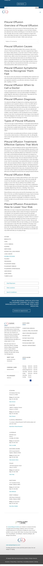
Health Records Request (29, 333)
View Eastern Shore (13, 460)
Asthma (6, 236)
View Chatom (12, 416)
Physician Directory (28, 343)
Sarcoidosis (7, 271)
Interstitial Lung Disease (12, 251)
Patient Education (28, 338)
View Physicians (11, 283)
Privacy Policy (13, 561)
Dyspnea (6, 246)
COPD (5, 241)
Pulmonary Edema (9, 263)
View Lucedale (12, 445)
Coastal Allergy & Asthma (13, 527)
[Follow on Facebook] (30, 380)
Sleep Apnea (7, 273)
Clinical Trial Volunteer (30, 330)
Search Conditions (12, 292)
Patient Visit (26, 335)
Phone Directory (27, 340)
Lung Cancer (8, 254)
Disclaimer (7, 561)
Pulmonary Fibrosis (10, 266)
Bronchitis (7, 239)
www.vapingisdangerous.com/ (13, 545)
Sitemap (36, 561)
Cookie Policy (20, 561)
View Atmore (12, 401)
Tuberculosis (8, 276)
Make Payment (21, 3)
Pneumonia (7, 261)
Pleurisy (6, 259)
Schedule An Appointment (21, 310)
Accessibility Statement (29, 561)
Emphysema (7, 249)
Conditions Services (28, 328)
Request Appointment (29, 345)
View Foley (11, 474)
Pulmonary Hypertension (12, 268)
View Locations (11, 287)
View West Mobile (13, 506)
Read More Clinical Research (15, 426)
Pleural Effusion (9, 256)
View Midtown (12, 491)
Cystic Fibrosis (8, 244)
